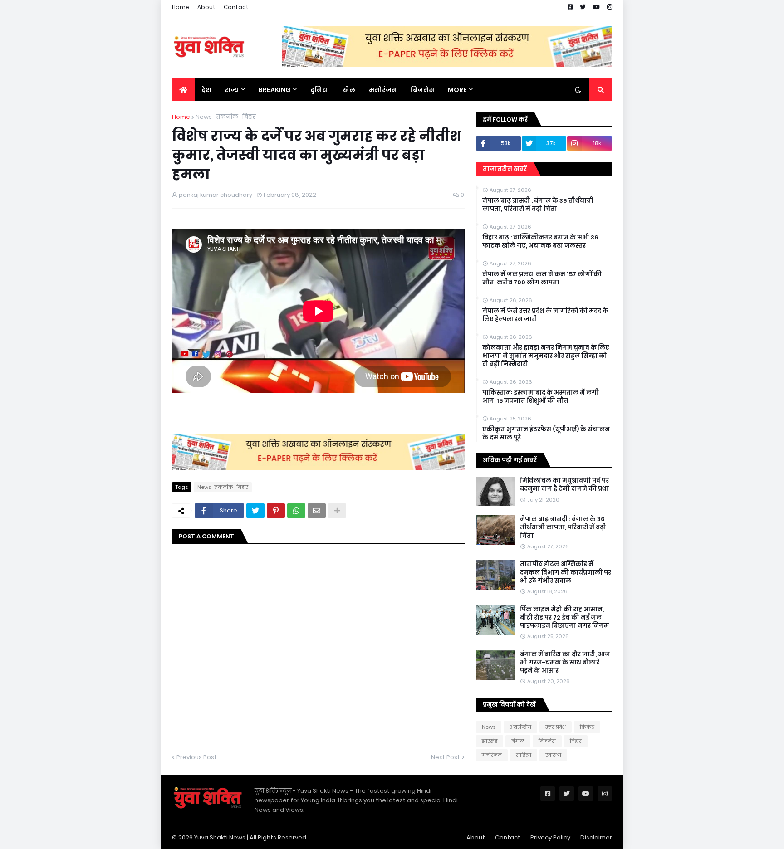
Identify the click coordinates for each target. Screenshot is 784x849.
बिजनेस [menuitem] (422, 89)
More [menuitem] (457, 89)
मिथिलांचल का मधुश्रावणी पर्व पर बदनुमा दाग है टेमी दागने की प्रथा (564, 485)
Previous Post (196, 757)
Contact (236, 7)
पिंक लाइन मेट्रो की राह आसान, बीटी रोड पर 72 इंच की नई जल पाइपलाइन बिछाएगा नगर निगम (564, 617)
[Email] (317, 510)
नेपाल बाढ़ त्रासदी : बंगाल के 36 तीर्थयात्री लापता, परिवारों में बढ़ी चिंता (537, 205)
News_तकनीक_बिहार (226, 116)
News (488, 727)
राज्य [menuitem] (232, 89)
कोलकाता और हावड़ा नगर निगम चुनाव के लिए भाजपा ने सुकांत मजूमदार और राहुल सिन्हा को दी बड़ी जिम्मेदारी (545, 356)
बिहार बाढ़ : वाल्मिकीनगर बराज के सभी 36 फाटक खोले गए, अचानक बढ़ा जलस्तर (540, 242)
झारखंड (489, 741)
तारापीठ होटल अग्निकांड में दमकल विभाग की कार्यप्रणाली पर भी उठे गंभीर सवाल (565, 572)
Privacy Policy (550, 837)
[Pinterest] (276, 510)
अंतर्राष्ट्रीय (520, 727)
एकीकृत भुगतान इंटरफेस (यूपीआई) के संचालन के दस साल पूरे (546, 433)
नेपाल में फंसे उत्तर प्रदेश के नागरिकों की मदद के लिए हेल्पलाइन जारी (545, 315)
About (206, 7)
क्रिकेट (587, 727)
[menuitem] (183, 89)
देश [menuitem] (206, 89)
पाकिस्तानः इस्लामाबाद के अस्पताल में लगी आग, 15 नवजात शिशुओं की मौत (540, 397)
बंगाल (517, 741)
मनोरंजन (492, 755)
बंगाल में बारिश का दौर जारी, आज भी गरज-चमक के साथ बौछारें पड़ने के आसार (565, 662)
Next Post (445, 757)
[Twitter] (255, 510)
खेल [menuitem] (349, 89)
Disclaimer (596, 837)
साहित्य (523, 755)
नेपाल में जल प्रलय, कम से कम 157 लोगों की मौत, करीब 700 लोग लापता (542, 278)
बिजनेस (547, 741)
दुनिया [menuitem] (319, 89)
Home (180, 7)
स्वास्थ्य (553, 755)
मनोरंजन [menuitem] (383, 89)
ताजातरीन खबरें (505, 169)
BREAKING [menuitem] (275, 89)
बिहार (576, 741)
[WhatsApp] (296, 510)
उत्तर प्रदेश (555, 727)
